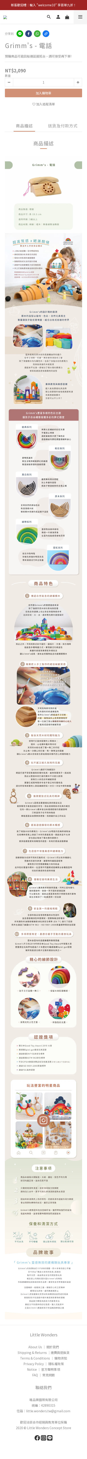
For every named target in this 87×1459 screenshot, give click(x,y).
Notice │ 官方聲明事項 (43, 1369)
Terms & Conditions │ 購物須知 (43, 1358)
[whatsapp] (37, 33)
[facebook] (28, 33)
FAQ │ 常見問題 (43, 1375)
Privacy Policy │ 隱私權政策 (43, 1364)
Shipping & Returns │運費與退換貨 (43, 1352)
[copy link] (46, 33)
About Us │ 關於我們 (43, 1347)
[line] (20, 33)
